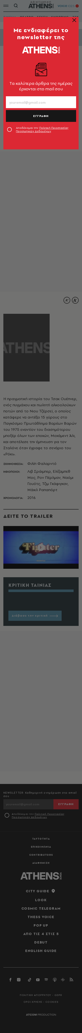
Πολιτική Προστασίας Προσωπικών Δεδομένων (42, 129)
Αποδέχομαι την (42, 129)
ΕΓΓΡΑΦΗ (41, 116)
